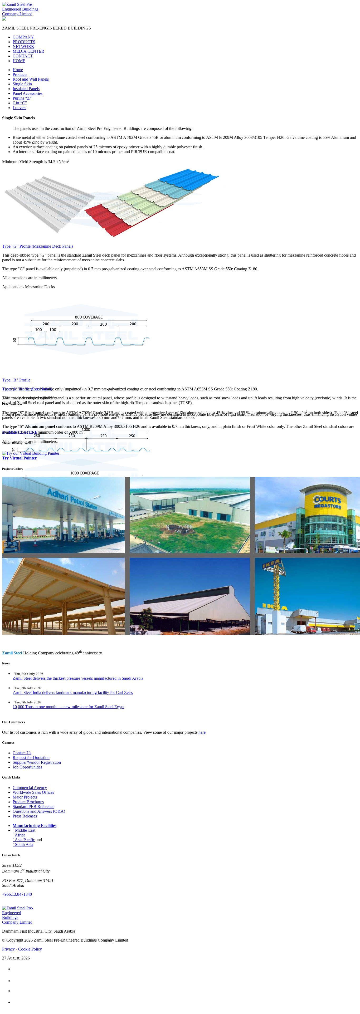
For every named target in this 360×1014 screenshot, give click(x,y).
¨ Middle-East (24, 830)
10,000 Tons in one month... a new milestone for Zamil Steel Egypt (68, 706)
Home (18, 69)
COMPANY (23, 37)
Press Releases (25, 816)
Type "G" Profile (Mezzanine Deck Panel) (37, 246)
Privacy (8, 949)
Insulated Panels (26, 88)
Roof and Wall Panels (31, 79)
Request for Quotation (31, 757)
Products (20, 74)
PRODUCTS (24, 42)
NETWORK (23, 46)
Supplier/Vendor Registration (37, 762)
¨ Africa (19, 835)
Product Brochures (28, 802)
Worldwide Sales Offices (33, 792)
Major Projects (25, 797)
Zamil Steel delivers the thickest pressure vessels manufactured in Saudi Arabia (78, 678)
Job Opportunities (27, 767)
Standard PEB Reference (33, 806)
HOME (19, 60)
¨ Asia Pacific (24, 839)
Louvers (19, 107)
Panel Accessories (27, 93)
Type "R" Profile (16, 380)
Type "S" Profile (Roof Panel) (27, 389)
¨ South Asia (23, 844)
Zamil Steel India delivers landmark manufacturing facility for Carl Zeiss (73, 692)
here (202, 732)
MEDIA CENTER (28, 51)
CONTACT (23, 56)
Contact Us (22, 753)
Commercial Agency (30, 787)
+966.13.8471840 (17, 894)
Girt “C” (20, 103)
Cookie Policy (30, 949)
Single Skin (22, 84)
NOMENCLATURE (19, 432)
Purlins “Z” (22, 98)
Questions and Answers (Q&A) (39, 811)
